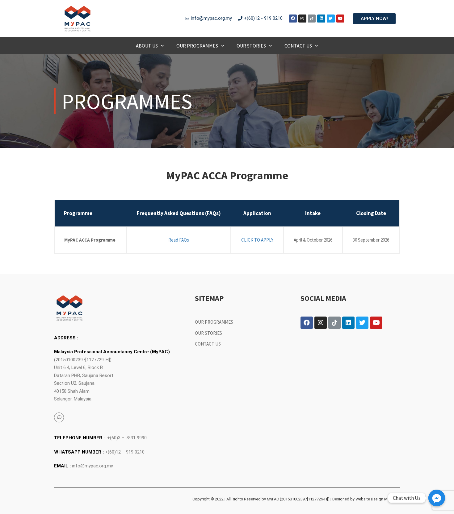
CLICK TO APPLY (257, 240)
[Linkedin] (321, 19)
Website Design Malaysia (377, 499)
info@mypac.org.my (92, 466)
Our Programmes (197, 46)
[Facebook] (293, 19)
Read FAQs (178, 240)
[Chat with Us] (436, 498)
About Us (147, 46)
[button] (374, 18)
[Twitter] (331, 19)
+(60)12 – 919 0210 (125, 452)
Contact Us (298, 46)
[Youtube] (340, 19)
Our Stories (251, 46)
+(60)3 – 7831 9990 (127, 438)
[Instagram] (302, 19)
